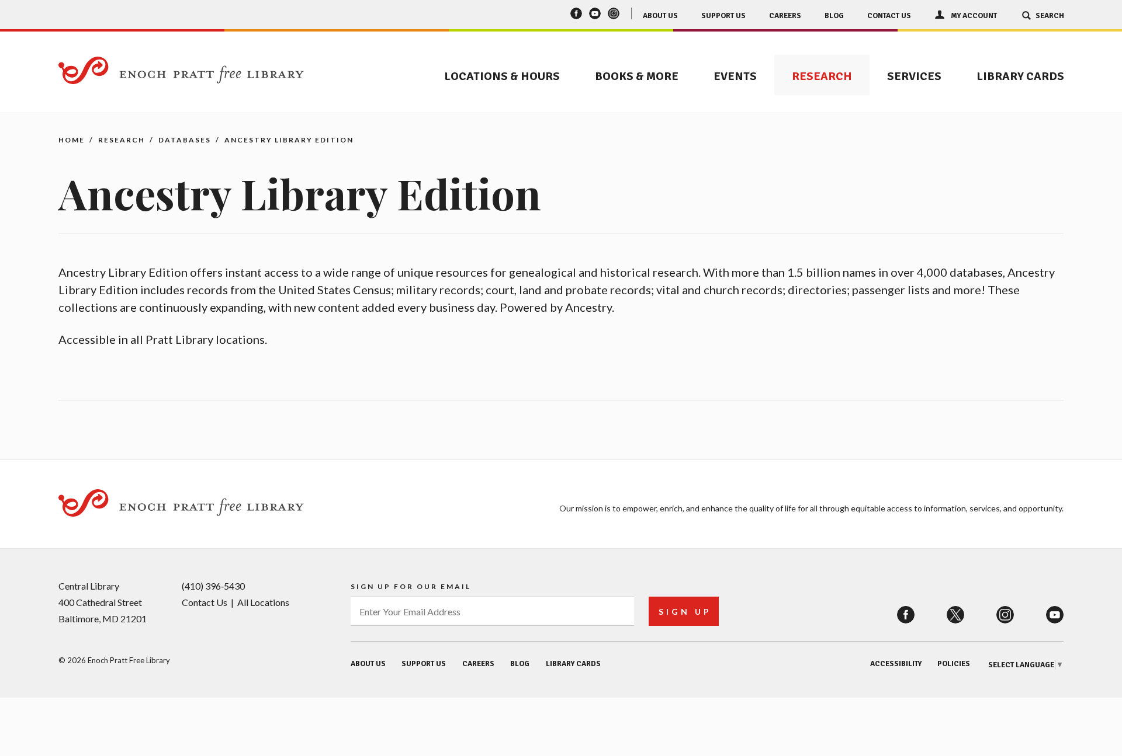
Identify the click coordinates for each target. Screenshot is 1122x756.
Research (822, 76)
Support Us (723, 15)
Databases (184, 139)
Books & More (636, 76)
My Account (974, 15)
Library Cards (1020, 76)
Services (914, 76)
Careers (785, 15)
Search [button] (1050, 15)
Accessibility (896, 663)
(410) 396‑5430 (213, 585)
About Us (660, 15)
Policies (953, 663)
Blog (834, 15)
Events (735, 76)
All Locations (263, 602)
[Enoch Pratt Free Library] (181, 71)
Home (71, 139)
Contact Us (889, 15)
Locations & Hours (502, 76)
